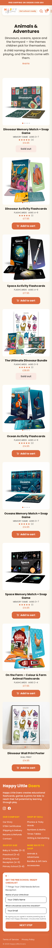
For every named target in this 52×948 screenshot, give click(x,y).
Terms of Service (11, 939)
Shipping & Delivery (12, 830)
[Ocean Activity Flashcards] (26, 408)
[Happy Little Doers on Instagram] (4, 808)
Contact (7, 838)
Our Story (7, 821)
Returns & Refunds (12, 834)
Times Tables (34, 833)
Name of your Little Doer (17, 895)
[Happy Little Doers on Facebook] (9, 808)
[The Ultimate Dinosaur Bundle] (26, 332)
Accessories (33, 865)
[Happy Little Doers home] (10, 11)
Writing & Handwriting (38, 837)
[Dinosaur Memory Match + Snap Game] (26, 101)
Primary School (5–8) (13, 866)
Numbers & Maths (36, 829)
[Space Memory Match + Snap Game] (26, 566)
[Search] (41, 11)
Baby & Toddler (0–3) (14, 850)
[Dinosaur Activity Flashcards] (26, 181)
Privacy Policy (28, 939)
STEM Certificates (12, 826)
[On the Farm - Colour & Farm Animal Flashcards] (26, 647)
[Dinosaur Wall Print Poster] (26, 725)
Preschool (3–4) (11, 854)
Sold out (26, 149)
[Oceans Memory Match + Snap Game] (26, 485)
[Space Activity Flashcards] (26, 258)
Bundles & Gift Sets (37, 861)
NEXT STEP (26, 925)
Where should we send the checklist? (23, 906)
